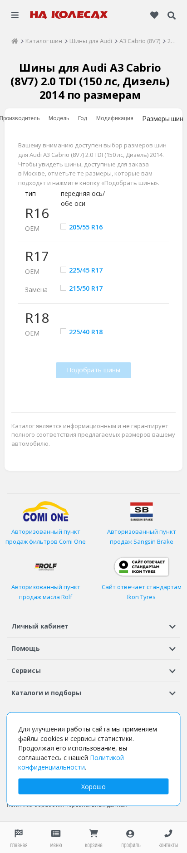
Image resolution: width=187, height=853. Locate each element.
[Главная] (14, 41)
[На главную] (69, 15)
